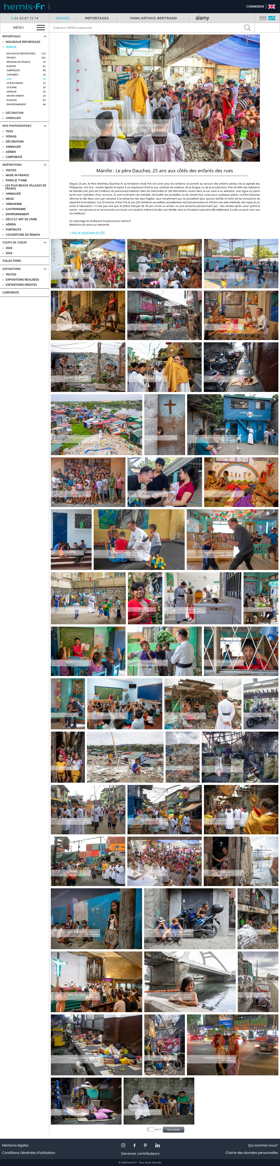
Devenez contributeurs (140, 1153)
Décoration (15, 141)
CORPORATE (10, 292)
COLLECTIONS (11, 260)
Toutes (11, 170)
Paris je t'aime (16, 180)
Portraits (13, 229)
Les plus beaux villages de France (25, 187)
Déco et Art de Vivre (21, 219)
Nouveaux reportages (23, 41)
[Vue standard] (263, 18)
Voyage (11, 136)
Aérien (11, 151)
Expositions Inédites (21, 284)
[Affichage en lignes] (271, 18)
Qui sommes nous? (263, 1145)
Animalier (13, 146)
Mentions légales (15, 1145)
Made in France (17, 175)
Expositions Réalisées (22, 279)
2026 (9, 248)
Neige (10, 198)
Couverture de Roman (23, 234)
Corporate (14, 157)
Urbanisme (14, 204)
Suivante (173, 1130)
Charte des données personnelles (251, 1153)
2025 (9, 253)
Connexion (255, 6)
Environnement (17, 214)
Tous (9, 131)
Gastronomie (16, 209)
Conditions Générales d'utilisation (28, 1153)
